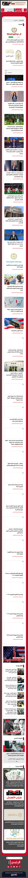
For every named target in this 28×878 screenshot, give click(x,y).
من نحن (20, 870)
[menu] (25, 10)
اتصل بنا (7, 870)
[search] (2, 10)
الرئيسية (21, 20)
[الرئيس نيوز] (14, 862)
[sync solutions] (14, 875)
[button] (16, 761)
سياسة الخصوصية (14, 870)
